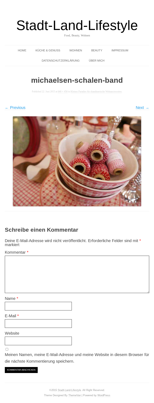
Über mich (96, 60)
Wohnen (75, 50)
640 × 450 (63, 91)
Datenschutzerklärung (61, 60)
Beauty (96, 50)
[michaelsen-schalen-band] (77, 161)
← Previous (15, 107)
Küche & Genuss (47, 50)
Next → (142, 107)
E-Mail (12, 316)
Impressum (119, 50)
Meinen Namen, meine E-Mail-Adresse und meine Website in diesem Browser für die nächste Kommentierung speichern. (77, 358)
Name (11, 298)
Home (22, 50)
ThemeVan (74, 395)
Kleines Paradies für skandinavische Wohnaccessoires (96, 91)
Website (12, 333)
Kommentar (16, 252)
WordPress (103, 395)
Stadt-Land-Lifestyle (77, 25)
